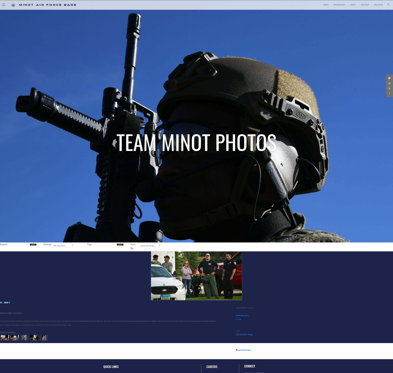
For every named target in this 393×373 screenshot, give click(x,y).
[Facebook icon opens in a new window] (389, 78)
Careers (211, 366)
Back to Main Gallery (244, 350)
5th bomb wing (244, 334)
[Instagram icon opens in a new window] (389, 83)
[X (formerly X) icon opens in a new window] (389, 88)
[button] (3, 5)
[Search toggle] (388, 5)
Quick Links (111, 366)
